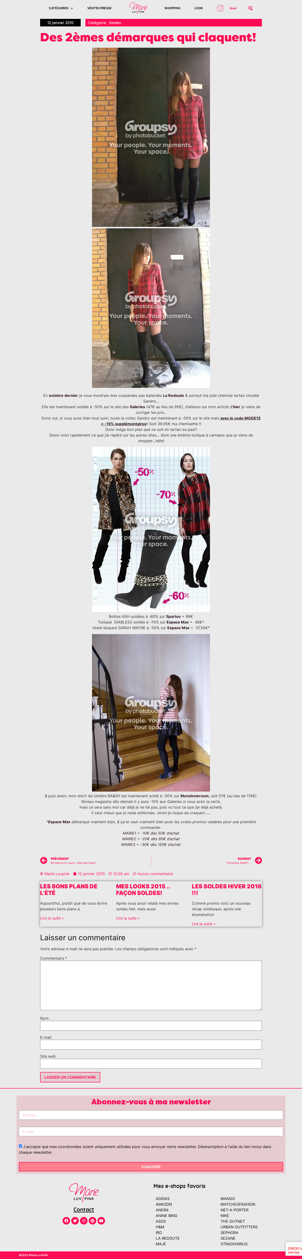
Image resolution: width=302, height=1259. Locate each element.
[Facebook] (66, 1221)
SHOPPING (172, 8)
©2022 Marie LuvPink (33, 1255)
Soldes (115, 22)
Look (198, 8)
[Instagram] (84, 1221)
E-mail (45, 1037)
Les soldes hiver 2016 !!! (226, 890)
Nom (44, 1018)
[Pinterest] (92, 1221)
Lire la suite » (52, 918)
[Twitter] (75, 1221)
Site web (48, 1056)
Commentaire (53, 958)
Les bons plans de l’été (68, 890)
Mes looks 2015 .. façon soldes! (143, 890)
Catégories (58, 8)
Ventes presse (99, 8)
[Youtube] (101, 1221)
